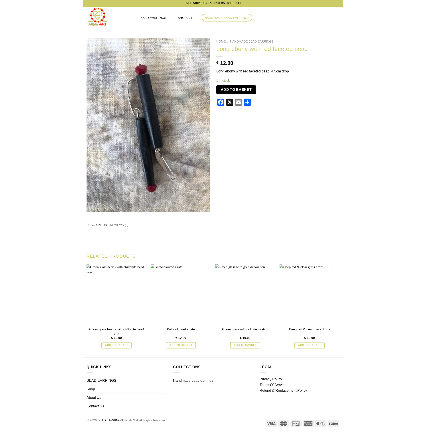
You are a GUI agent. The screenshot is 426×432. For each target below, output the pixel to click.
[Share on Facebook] (254, 103)
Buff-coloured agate (181, 329)
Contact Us (95, 406)
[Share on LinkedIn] (276, 103)
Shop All (185, 17)
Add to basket (236, 89)
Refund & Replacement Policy (283, 390)
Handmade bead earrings (227, 17)
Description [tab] (97, 225)
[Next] (339, 310)
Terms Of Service (273, 385)
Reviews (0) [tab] (119, 225)
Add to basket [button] (116, 345)
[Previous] (86, 310)
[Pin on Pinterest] (270, 103)
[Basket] (334, 18)
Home (221, 41)
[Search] (296, 18)
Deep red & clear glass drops (309, 329)
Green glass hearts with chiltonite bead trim (116, 331)
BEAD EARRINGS (153, 17)
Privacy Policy (271, 379)
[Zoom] (92, 206)
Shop (91, 389)
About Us (94, 397)
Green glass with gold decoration (245, 329)
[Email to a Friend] (265, 103)
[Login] (315, 18)
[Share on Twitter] (260, 103)
